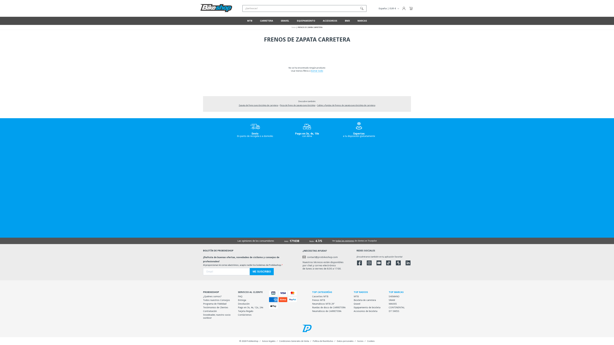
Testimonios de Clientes (215, 307)
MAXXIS (393, 303)
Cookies (371, 341)
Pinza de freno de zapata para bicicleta (297, 105)
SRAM (392, 300)
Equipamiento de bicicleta (367, 307)
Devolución (244, 303)
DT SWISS (394, 311)
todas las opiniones (345, 240)
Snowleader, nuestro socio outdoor (217, 316)
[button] (410, 8)
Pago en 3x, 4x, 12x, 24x (250, 307)
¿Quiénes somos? (212, 296)
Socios (360, 341)
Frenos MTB (318, 300)
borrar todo (317, 70)
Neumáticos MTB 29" (323, 303)
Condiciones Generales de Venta (294, 341)
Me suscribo (262, 271)
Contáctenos (245, 314)
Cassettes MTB (320, 296)
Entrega (242, 300)
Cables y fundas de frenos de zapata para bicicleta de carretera (346, 105)
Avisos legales (269, 341)
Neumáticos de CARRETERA (326, 311)
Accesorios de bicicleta (365, 311)
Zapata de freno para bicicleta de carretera (258, 105)
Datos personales (345, 341)
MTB (356, 296)
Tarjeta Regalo (245, 311)
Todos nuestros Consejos (216, 300)
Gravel (357, 303)
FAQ (240, 296)
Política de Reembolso (323, 341)
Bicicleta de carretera (365, 300)
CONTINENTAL (397, 307)
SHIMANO (394, 296)
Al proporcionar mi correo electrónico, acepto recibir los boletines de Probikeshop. (242, 265)
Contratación (210, 311)
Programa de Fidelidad (214, 303)
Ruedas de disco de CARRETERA (329, 307)
